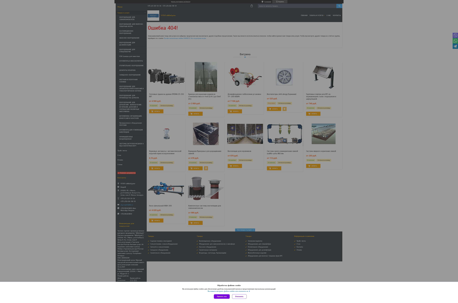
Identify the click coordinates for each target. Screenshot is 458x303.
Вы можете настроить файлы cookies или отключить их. (228, 291)
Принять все (222, 296)
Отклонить (239, 296)
